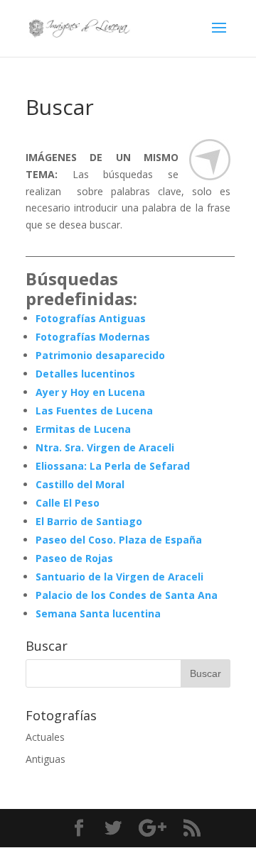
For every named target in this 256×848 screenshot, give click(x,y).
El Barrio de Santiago (89, 521)
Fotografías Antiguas (91, 318)
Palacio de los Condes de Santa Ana (127, 595)
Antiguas (45, 759)
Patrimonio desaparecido (100, 355)
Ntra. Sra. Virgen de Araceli (105, 447)
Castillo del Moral (80, 484)
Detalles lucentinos (85, 373)
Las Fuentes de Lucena (94, 410)
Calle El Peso (68, 503)
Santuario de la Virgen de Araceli (119, 576)
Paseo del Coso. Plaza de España (119, 539)
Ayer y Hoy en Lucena (90, 392)
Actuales (45, 737)
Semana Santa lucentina (98, 613)
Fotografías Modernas (93, 336)
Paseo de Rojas (74, 558)
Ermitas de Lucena (83, 429)
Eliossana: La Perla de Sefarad (113, 466)
